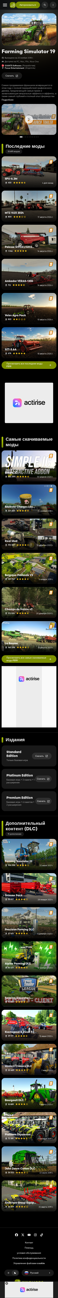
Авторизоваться (27, 4)
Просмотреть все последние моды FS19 (24, 365)
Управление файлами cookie (29, 1263)
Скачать (9, 75)
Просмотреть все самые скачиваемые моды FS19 (26, 659)
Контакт (29, 1242)
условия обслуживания (29, 1252)
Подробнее (8, 99)
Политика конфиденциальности (29, 1258)
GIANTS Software (13, 65)
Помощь (29, 1247)
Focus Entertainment (14, 68)
